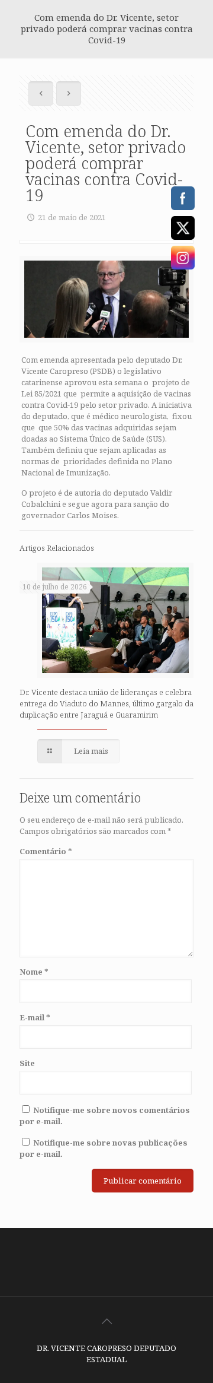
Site (27, 1063)
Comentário (46, 851)
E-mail (35, 1017)
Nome (34, 971)
